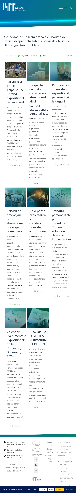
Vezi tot (69, 55)
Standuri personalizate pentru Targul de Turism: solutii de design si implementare (62, 225)
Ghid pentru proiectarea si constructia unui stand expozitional (38, 221)
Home (49, 443)
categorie (23, 55)
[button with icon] (36, 459)
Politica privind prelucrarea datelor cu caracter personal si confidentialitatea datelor (66, 471)
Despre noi (49, 455)
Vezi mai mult (19, 165)
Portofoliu (49, 452)
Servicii (49, 446)
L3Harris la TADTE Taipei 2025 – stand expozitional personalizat (15, 92)
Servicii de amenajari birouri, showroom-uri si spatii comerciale (15, 221)
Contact (49, 462)
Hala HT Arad (15, 464)
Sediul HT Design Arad (15, 471)
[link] (65, 7)
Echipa (49, 449)
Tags (34, 55)
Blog (49, 458)
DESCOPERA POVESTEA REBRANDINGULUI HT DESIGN (42, 338)
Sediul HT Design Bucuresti (15, 468)
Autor (44, 55)
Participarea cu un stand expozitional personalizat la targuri (60, 93)
